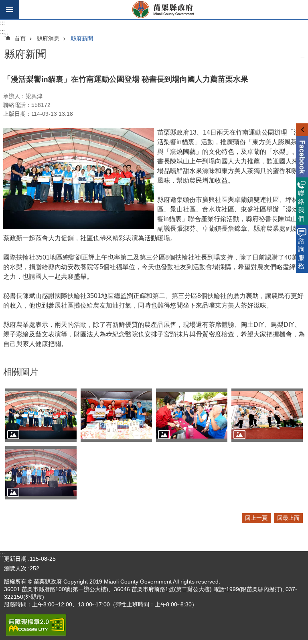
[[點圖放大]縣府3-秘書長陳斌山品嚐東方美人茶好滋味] (191, 415)
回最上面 (288, 518)
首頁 (20, 38)
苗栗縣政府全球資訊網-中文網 (163, 9)
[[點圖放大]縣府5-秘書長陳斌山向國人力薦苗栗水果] (41, 472)
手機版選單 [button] (9, 9)
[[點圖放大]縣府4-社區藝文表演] (267, 415)
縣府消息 (48, 38)
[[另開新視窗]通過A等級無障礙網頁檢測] (36, 625)
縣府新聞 (82, 38)
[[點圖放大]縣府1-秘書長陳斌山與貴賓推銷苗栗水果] (41, 415)
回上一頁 (256, 518)
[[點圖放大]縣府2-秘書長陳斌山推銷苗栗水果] (116, 415)
